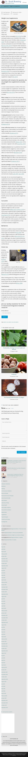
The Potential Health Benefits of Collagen (14, 397)
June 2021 (3, 657)
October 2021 (4, 648)
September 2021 (4, 650)
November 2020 (4, 674)
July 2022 (3, 627)
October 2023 (4, 591)
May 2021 (3, 660)
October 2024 (4, 563)
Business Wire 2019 (6, 45)
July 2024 (3, 570)
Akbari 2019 (13, 209)
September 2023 (4, 594)
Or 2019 (15, 77)
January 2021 (3, 669)
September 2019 (4, 707)
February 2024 (4, 582)
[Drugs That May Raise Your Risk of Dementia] (3, 468)
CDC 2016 (18, 36)
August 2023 (3, 596)
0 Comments (14, 463)
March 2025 (3, 551)
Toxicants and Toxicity (5, 519)
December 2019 (4, 700)
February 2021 (4, 667)
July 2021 (3, 655)
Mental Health (4, 505)
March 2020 (3, 693)
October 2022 (4, 620)
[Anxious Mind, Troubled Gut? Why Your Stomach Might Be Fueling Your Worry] (3, 475)
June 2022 (3, 629)
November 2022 (4, 617)
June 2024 (3, 572)
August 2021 (3, 653)
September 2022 (4, 622)
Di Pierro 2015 (20, 209)
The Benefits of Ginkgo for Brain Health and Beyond (14, 348)
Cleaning (3, 488)
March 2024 (3, 579)
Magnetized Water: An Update (17, 537)
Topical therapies (4, 517)
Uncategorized (4, 521)
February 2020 (4, 695)
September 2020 (4, 679)
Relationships (4, 512)
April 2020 (3, 691)
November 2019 (4, 702)
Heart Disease (4, 500)
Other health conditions (6, 507)
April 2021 (3, 662)
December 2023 (4, 587)
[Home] (1, 6)
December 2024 (4, 558)
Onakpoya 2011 (14, 133)
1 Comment (15, 14)
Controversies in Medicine (6, 491)
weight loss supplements (13, 322)
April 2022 (3, 634)
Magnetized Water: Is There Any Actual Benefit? (14, 532)
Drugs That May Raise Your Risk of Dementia (16, 468)
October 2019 (4, 705)
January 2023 (3, 613)
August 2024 (3, 568)
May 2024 (3, 575)
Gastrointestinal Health (5, 498)
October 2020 (4, 676)
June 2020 (3, 686)
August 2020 (3, 681)
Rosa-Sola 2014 (19, 236)
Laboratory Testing (5, 502)
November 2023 (4, 589)
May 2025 (3, 546)
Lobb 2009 (15, 174)
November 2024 (4, 561)
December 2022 (4, 615)
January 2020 (3, 698)
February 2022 (4, 639)
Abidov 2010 (19, 142)
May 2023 (3, 603)
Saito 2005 (21, 174)
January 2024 (3, 584)
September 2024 (4, 565)
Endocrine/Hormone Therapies (7, 495)
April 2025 (3, 549)
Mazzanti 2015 (5, 274)
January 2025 (3, 556)
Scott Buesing (6, 12)
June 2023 (3, 601)
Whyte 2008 (19, 283)
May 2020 (3, 688)
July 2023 (3, 598)
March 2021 (3, 665)
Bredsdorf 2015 (18, 152)
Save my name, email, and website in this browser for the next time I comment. (13, 447)
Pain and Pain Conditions (6, 509)
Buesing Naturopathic (7, 711)
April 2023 (3, 606)
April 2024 (3, 577)
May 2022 (3, 632)
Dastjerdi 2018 (5, 71)
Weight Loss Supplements (15, 6)
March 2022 (3, 636)
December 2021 (4, 643)
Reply (12, 408)
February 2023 (4, 610)
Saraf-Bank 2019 (6, 215)
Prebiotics (14, 374)
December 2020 (4, 672)
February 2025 (4, 554)
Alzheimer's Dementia (5, 483)
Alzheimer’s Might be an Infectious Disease (16, 535)
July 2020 (3, 684)
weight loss (6, 322)
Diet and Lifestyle (4, 493)
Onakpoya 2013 (5, 124)
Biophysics (3, 486)
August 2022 (3, 624)
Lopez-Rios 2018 (21, 144)
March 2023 (3, 608)
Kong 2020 (18, 232)
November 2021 (4, 646)
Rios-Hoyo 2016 (10, 92)
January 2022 (3, 641)
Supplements (6, 14)
